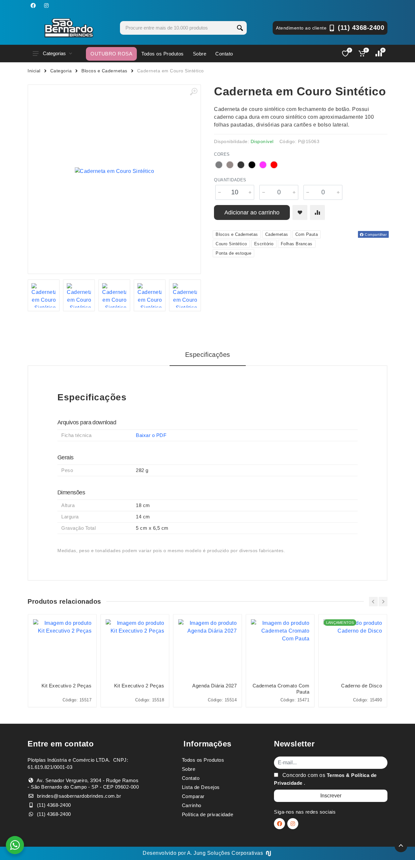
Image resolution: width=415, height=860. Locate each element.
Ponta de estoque (233, 253)
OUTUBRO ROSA (111, 53)
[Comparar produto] (317, 212)
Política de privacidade (207, 814)
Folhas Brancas (297, 243)
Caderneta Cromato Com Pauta (281, 689)
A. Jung (196, 853)
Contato (224, 53)
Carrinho (191, 805)
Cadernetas (276, 234)
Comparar (193, 796)
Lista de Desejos (201, 787)
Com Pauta (306, 234)
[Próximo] (383, 601)
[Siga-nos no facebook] (33, 5)
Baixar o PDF (151, 435)
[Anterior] (373, 601)
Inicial (34, 70)
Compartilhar (375, 234)
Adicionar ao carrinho (251, 212)
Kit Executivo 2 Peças (66, 685)
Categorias (54, 53)
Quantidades (230, 179)
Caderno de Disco (361, 685)
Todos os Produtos (162, 53)
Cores (222, 154)
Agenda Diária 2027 (214, 685)
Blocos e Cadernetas (104, 70)
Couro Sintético (231, 243)
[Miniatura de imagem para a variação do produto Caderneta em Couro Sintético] (44, 295)
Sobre (200, 53)
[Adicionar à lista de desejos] (299, 212)
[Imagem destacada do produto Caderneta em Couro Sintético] (114, 171)
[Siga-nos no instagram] (46, 5)
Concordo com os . (325, 779)
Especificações (207, 354)
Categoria (61, 70)
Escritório (264, 243)
